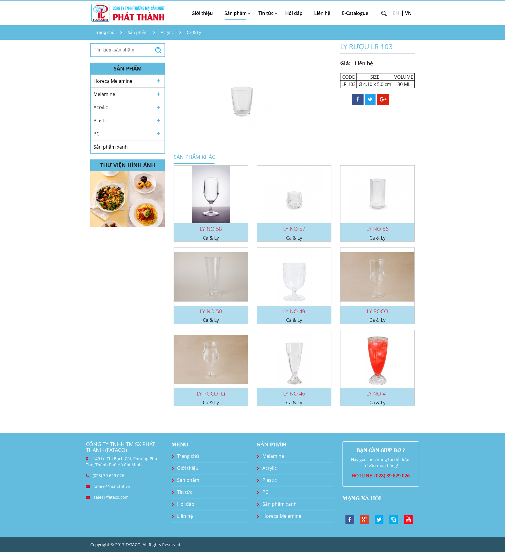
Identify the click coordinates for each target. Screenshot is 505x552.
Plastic (101, 120)
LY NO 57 (294, 228)
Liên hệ (322, 13)
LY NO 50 (211, 311)
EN (396, 13)
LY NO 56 (377, 228)
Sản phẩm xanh (111, 147)
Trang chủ (105, 32)
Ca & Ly (194, 32)
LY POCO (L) (211, 393)
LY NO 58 (211, 228)
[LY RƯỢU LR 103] (241, 92)
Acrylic (167, 32)
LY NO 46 (294, 393)
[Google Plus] (364, 519)
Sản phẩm (138, 32)
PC (96, 133)
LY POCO (377, 311)
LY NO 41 (377, 393)
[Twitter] (379, 519)
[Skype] (393, 519)
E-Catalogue (355, 13)
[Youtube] (408, 519)
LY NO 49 (294, 311)
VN (408, 13)
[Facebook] (349, 519)
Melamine (104, 94)
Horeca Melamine (113, 81)
